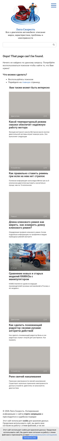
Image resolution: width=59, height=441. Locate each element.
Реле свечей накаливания (25, 376)
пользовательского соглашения (43, 435)
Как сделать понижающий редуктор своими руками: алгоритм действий (25, 327)
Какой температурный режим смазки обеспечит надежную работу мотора (27, 124)
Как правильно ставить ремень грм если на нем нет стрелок (28, 175)
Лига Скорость (25, 29)
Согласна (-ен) (30, 438)
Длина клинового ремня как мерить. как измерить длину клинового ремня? (27, 224)
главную (26, 82)
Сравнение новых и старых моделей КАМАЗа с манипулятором (26, 276)
